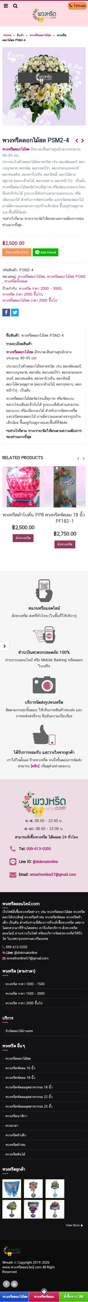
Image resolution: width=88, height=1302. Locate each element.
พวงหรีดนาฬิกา (16, 1116)
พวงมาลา (11, 1125)
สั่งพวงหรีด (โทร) (16, 252)
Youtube (14, 1284)
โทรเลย (79, 6)
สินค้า (20, 35)
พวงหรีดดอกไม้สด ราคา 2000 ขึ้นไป (29, 300)
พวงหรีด (26, 912)
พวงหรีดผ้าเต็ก (15, 1135)
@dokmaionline (45, 861)
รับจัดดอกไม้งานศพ (19, 1031)
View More (73, 1225)
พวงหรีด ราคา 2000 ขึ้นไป (22, 294)
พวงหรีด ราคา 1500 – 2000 (25, 993)
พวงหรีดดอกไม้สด (40, 35)
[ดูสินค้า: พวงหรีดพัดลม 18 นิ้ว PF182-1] (36, 487)
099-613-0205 (39, 849)
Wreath (7, 1262)
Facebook (6, 312)
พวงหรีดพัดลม (44, 1296)
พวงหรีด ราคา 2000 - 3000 (40, 288)
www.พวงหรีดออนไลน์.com (22, 1267)
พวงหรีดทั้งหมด (15, 281)
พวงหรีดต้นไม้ (15, 1154)
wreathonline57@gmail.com (53, 874)
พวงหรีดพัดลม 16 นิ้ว (20, 1068)
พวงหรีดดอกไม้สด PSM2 (66, 276)
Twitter (15, 312)
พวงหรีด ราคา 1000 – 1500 (25, 984)
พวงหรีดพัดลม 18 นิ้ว (20, 1078)
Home (7, 35)
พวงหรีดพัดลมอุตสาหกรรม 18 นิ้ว (29, 1087)
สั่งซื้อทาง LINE (74, 1296)
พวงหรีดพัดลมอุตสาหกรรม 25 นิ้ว (29, 1106)
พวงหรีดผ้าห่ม (15, 1145)
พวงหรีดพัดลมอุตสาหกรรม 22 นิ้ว (29, 1097)
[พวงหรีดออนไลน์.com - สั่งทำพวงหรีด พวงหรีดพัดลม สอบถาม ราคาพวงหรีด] (44, 15)
